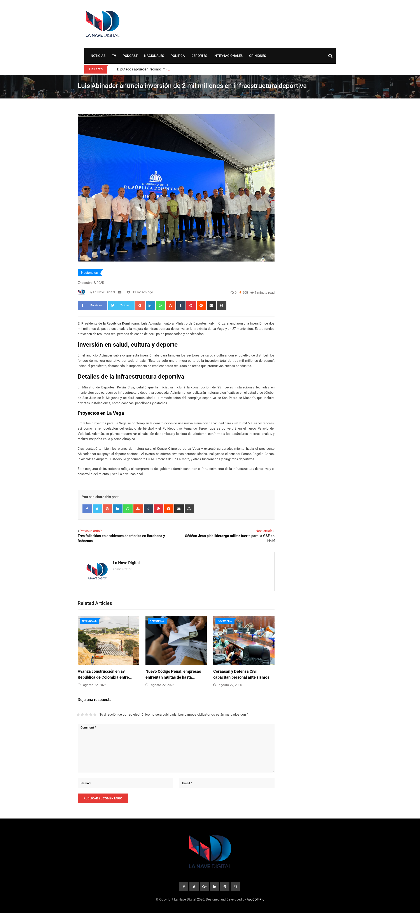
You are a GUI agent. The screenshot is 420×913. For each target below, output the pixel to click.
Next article (264, 531)
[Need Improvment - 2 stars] (82, 714)
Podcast (130, 56)
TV (114, 56)
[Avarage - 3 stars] (86, 714)
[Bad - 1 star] (78, 714)
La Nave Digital (126, 562)
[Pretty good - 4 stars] (91, 714)
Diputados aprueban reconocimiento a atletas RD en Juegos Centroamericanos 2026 (182, 69)
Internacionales (228, 56)
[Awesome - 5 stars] (95, 714)
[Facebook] (87, 508)
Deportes (199, 56)
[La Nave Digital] (120, 292)
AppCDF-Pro (255, 899)
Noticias (98, 56)
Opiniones (257, 56)
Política (178, 56)
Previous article (91, 531)
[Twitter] (97, 508)
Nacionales (154, 56)
